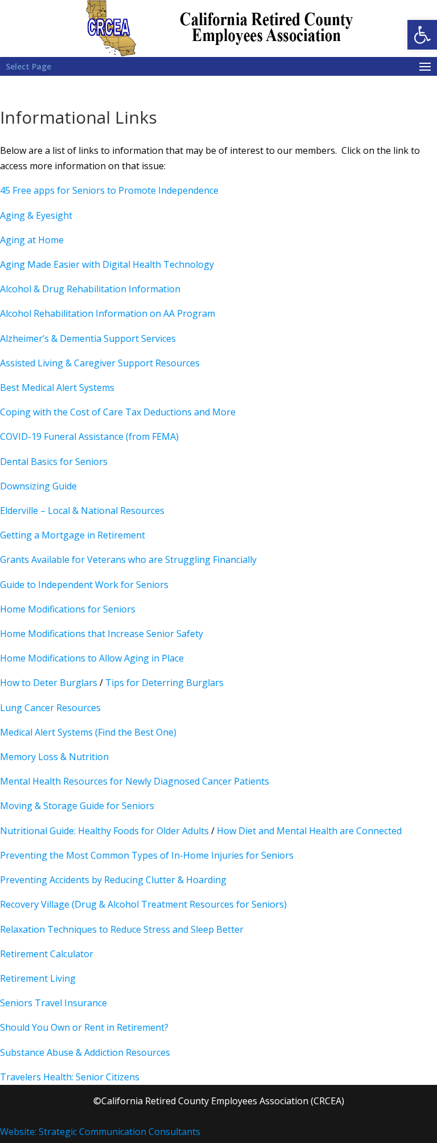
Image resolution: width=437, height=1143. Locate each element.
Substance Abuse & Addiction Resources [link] (85, 1052)
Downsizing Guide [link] (38, 486)
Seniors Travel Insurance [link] (53, 1003)
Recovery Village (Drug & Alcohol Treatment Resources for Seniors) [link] (143, 904)
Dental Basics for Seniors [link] (54, 461)
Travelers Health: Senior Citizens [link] (69, 1077)
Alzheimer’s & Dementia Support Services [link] (88, 338)
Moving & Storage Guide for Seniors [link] (77, 805)
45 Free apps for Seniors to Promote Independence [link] (109, 190)
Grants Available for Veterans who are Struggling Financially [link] (128, 559)
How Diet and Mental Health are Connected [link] (309, 830)
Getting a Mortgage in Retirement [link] (72, 535)
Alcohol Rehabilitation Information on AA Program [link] (107, 313)
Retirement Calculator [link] (46, 954)
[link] (422, 35)
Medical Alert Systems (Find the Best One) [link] (88, 732)
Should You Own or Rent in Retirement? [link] (84, 1027)
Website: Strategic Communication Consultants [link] (100, 1131)
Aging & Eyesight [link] (36, 215)
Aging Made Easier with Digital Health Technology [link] (107, 264)
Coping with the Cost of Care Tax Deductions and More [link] (118, 412)
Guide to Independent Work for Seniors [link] (84, 584)
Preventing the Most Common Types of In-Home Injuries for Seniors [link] (147, 855)
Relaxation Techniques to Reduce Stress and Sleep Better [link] (122, 929)
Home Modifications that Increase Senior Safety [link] (101, 633)
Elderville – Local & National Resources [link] (82, 510)
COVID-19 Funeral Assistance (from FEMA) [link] (89, 436)
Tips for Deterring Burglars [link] (164, 682)
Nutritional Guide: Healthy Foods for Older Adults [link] (104, 830)
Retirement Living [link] (38, 978)
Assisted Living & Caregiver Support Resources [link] (100, 363)
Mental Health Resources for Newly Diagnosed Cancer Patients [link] (134, 781)
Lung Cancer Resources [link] (50, 707)
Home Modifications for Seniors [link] (67, 609)
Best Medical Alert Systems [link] (57, 387)
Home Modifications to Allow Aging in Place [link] (92, 658)
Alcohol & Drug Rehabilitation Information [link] (90, 289)
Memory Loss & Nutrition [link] (54, 756)
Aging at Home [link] (32, 240)
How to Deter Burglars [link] (48, 682)
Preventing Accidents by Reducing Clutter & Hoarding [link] (113, 879)
